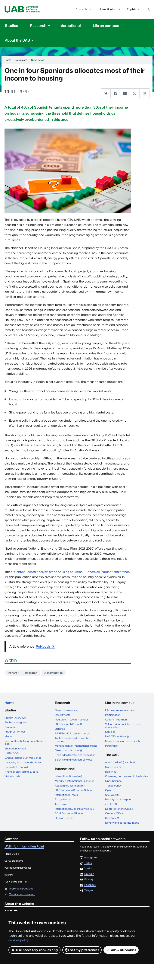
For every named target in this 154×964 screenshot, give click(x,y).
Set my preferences (84, 950)
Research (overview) (66, 710)
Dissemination (53, 672)
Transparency (113, 785)
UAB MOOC (12, 753)
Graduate (10, 727)
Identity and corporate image (122, 822)
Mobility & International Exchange (74, 780)
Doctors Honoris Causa (119, 808)
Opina (108, 790)
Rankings (110, 771)
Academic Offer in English (70, 785)
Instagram (90, 857)
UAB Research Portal (69, 724)
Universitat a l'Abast (16, 767)
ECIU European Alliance (69, 813)
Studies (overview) (15, 717)
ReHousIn (43, 646)
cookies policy (18, 940)
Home (9, 703)
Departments (62, 714)
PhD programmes (15, 731)
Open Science (113, 780)
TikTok (88, 863)
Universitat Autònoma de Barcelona (22, 9)
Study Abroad (63, 799)
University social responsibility (122, 740)
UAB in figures (113, 766)
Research (31, 672)
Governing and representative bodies (126, 776)
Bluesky (89, 879)
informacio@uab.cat (21, 888)
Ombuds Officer (114, 813)
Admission (61, 804)
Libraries (60, 728)
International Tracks (67, 794)
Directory (113, 818)
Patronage (111, 745)
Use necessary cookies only (37, 950)
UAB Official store (118, 737)
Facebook (90, 885)
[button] (106, 93)
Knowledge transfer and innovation (75, 754)
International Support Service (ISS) (75, 808)
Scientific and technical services (73, 759)
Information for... (107, 9)
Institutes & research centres (71, 719)
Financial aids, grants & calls (21, 771)
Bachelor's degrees (16, 722)
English (131, 10)
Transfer (13, 672)
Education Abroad (15, 748)
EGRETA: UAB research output (73, 733)
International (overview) (68, 776)
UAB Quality (112, 794)
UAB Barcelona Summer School (23, 757)
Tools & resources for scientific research (73, 739)
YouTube (89, 868)
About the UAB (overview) (120, 762)
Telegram (89, 890)
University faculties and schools (23, 762)
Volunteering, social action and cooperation (123, 726)
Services (110, 731)
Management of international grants (76, 745)
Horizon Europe (64, 817)
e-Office (112, 804)
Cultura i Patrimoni (116, 719)
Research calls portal (69, 751)
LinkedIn (89, 874)
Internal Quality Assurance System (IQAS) (25, 742)
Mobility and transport (118, 799)
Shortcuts (82, 9)
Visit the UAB (12, 776)
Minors (9, 736)
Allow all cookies (123, 950)
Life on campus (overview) (120, 710)
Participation (112, 714)
